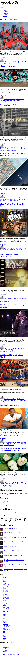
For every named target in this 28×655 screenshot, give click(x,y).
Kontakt (5, 16)
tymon (22, 350)
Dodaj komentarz (22, 63)
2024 (4, 581)
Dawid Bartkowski (8, 61)
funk (4, 596)
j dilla (4, 604)
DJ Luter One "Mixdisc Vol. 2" (12, 532)
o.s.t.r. (4, 621)
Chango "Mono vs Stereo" (10, 528)
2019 (4, 577)
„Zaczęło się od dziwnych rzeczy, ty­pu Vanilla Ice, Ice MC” (13, 449)
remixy (1, 445)
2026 (25, 61)
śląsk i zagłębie (3, 150)
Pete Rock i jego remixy (9, 405)
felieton (5, 593)
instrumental (13, 199)
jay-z (4, 600)
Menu (2, 7)
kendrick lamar (6, 610)
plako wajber (19, 249)
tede (4, 632)
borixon (12, 300)
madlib (4, 612)
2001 (8, 300)
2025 (10, 350)
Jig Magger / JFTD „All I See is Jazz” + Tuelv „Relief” (12, 154)
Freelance (5, 13)
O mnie (5, 10)
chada (10, 100)
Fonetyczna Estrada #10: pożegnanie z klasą (15, 537)
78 (4, 486)
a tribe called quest (7, 584)
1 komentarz (6, 401)
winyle (4, 638)
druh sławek (6, 590)
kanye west (6, 607)
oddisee (5, 622)
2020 (4, 579)
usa (5, 445)
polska (11, 63)
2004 (7, 350)
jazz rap (17, 148)
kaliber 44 (15, 484)
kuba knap (5, 611)
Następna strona (9, 486)
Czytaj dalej (3, 57)
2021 (4, 580)
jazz (4, 601)
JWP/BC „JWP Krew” (9, 19)
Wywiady (4, 484)
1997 (11, 484)
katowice (21, 484)
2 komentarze (5, 301)
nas (4, 618)
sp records (10, 485)
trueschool (5, 633)
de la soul (5, 587)
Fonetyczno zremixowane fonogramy (13, 555)
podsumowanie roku (8, 625)
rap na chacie (6, 629)
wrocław (8, 200)
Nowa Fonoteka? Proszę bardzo (12, 551)
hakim (20, 400)
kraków (24, 400)
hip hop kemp (6, 597)
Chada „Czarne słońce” (9, 66)
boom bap (2, 63)
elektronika (6, 591)
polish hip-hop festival (8, 626)
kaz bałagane (6, 608)
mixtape (5, 617)
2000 (7, 100)
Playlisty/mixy (6, 11)
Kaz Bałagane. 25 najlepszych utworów (14, 541)
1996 (8, 484)
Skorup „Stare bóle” (8, 105)
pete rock (23, 443)
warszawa (15, 63)
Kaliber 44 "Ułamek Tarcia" (11, 546)
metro (4, 615)
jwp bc (7, 63)
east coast (14, 443)
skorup (25, 148)
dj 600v (14, 100)
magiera (5, 614)
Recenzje (22, 61)
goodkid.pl (2, 654)
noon (4, 619)
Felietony (5, 501)
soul (4, 631)
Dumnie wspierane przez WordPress (14, 654)
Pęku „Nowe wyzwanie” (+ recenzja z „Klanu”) (10, 255)
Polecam (5, 14)
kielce (16, 300)
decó (17, 400)
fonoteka (5, 594)
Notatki (4, 100)
